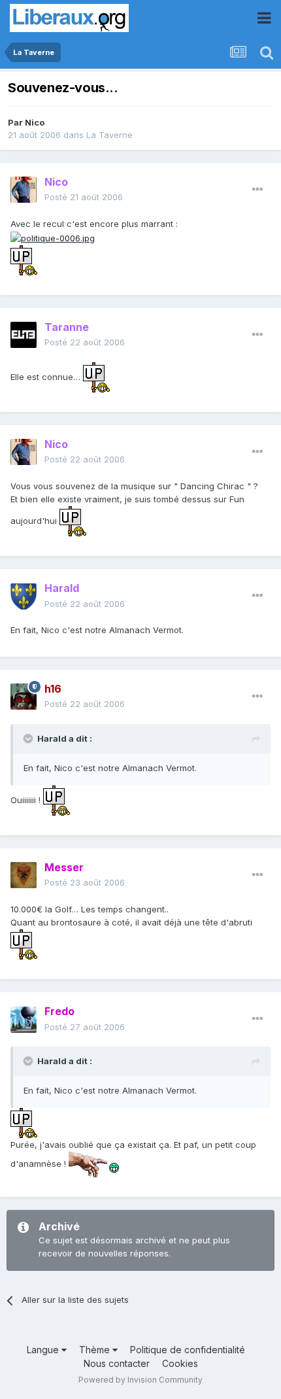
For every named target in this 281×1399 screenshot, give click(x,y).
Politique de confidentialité (187, 1349)
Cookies (180, 1363)
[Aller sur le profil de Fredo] (23, 1020)
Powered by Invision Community (140, 1380)
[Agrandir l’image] (52, 237)
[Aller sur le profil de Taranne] (23, 335)
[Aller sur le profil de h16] (23, 696)
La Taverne (109, 135)
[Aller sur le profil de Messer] (23, 875)
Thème (95, 1349)
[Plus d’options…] (257, 190)
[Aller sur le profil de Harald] (23, 596)
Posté (83, 197)
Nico (34, 122)
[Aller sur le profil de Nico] (23, 190)
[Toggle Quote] (29, 738)
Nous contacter (117, 1363)
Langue (44, 1349)
